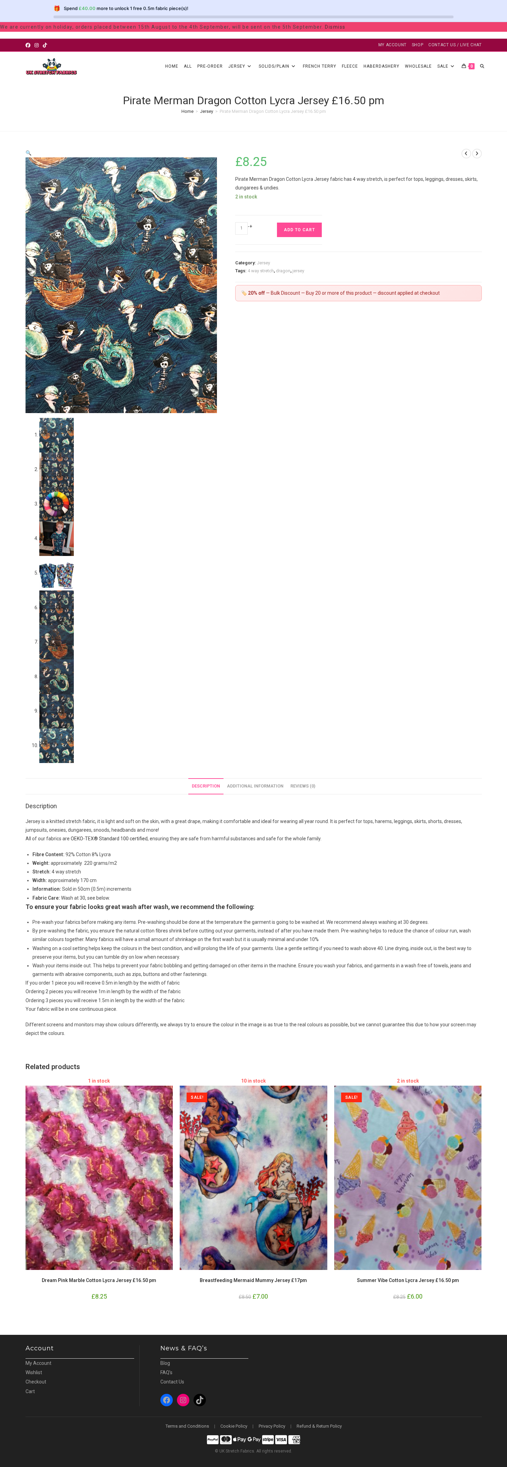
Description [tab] (206, 786)
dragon (283, 270)
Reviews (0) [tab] (302, 786)
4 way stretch (261, 270)
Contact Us (172, 1382)
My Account (392, 44)
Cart (30, 1391)
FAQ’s (166, 1372)
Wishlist (34, 1372)
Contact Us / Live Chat (454, 44)
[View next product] (477, 153)
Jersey (206, 111)
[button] (28, 153)
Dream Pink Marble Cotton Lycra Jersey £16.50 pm (99, 1280)
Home (187, 111)
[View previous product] (466, 153)
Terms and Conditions (187, 1426)
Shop (417, 44)
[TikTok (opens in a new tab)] (45, 45)
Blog (165, 1363)
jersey (298, 270)
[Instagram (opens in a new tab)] (36, 45)
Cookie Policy (233, 1426)
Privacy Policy (272, 1426)
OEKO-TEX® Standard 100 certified (109, 838)
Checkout (36, 1382)
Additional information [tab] (255, 786)
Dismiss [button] (335, 27)
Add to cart (299, 229)
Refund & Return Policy (319, 1426)
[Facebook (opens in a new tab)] (29, 45)
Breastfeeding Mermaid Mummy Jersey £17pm (253, 1280)
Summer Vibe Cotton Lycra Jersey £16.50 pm (408, 1280)
